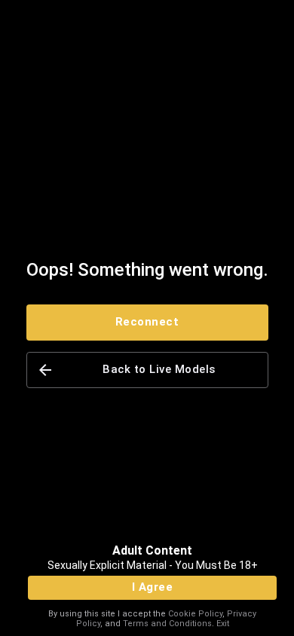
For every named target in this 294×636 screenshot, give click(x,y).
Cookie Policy (195, 614)
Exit (222, 623)
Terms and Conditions (167, 623)
